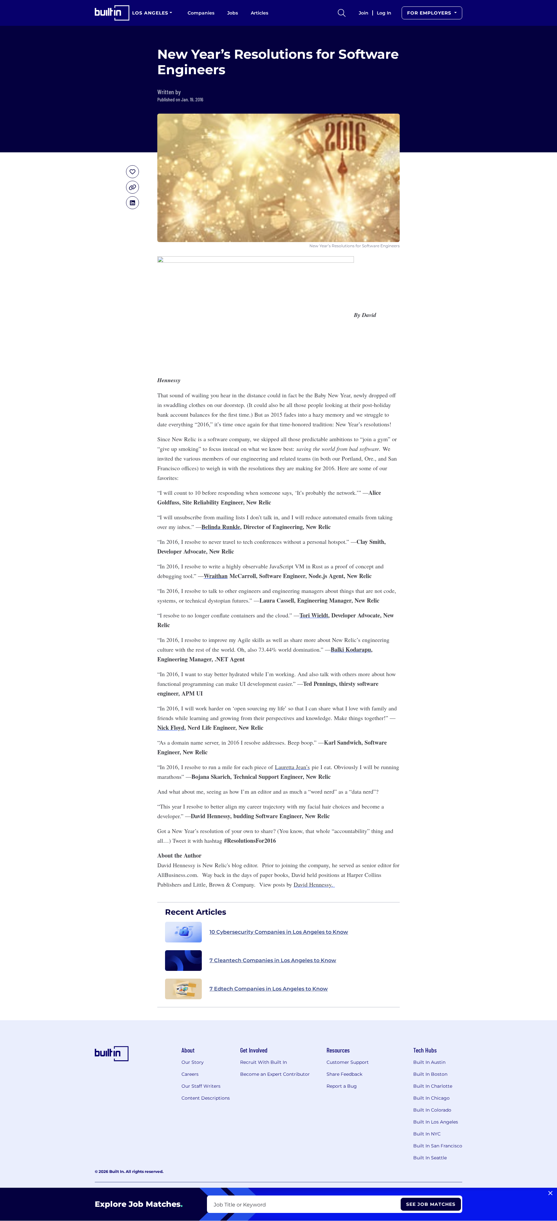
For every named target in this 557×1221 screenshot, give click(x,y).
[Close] (550, 1193)
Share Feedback (344, 1074)
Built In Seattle (430, 1158)
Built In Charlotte (432, 1086)
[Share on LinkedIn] (132, 202)
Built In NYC (427, 1134)
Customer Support (348, 1062)
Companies (201, 13)
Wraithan (216, 576)
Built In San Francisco (437, 1146)
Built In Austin (429, 1062)
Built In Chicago (431, 1098)
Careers (190, 1074)
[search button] (341, 13)
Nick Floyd (170, 727)
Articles (259, 13)
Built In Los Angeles (435, 1122)
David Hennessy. (314, 884)
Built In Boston (430, 1074)
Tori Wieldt (313, 615)
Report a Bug (342, 1086)
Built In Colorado (432, 1110)
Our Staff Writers (200, 1086)
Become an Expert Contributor (275, 1074)
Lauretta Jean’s (292, 767)
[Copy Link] (132, 187)
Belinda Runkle (220, 527)
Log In (384, 13)
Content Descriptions (205, 1098)
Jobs (232, 13)
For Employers (430, 13)
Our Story (192, 1062)
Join (363, 13)
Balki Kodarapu (351, 649)
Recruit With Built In (263, 1062)
